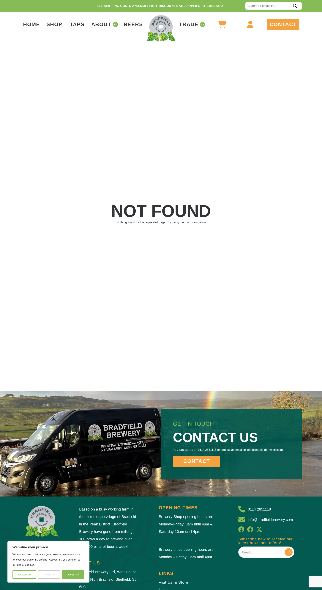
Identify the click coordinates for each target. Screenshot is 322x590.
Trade (188, 24)
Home (31, 24)
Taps (77, 24)
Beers (133, 24)
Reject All (49, 574)
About (101, 24)
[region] (48, 562)
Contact (283, 24)
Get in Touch (193, 424)
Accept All (73, 574)
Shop (54, 24)
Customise (24, 574)
